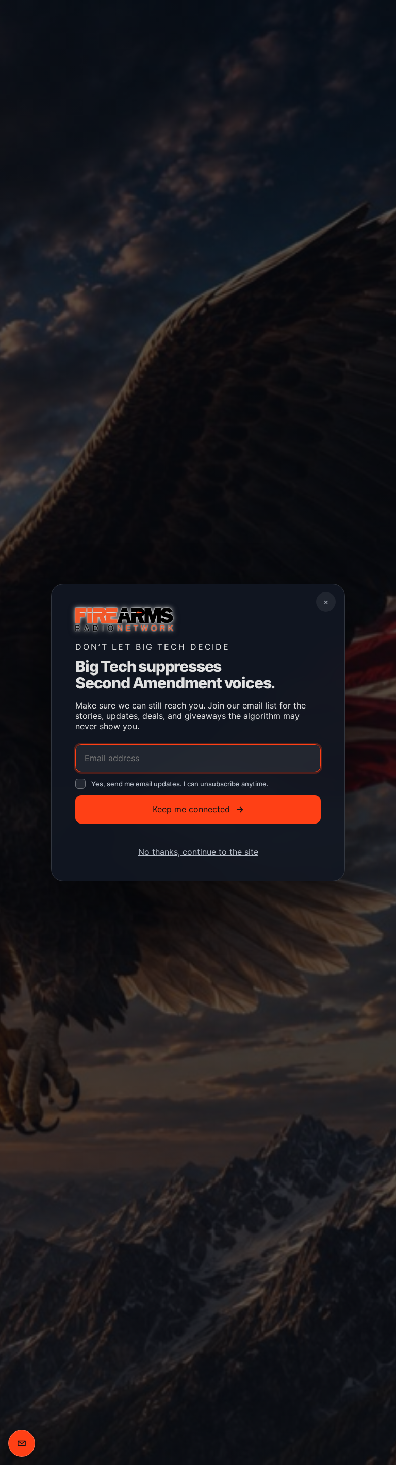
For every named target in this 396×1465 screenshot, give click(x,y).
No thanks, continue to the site (198, 852)
